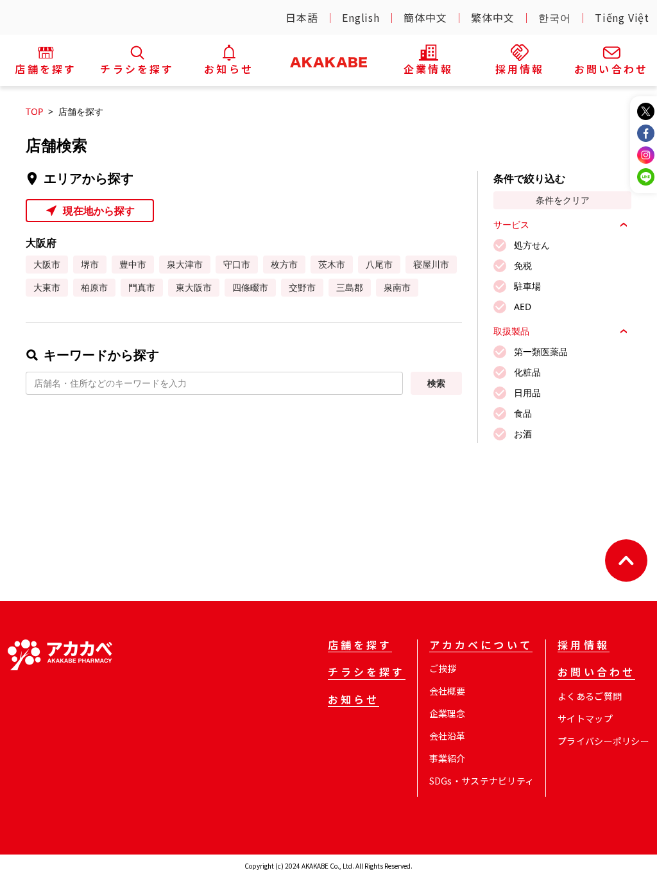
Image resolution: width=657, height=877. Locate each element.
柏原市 (94, 287)
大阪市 (46, 264)
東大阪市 (194, 287)
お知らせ (354, 700)
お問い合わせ (596, 672)
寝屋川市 (431, 264)
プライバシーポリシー (603, 740)
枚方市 (284, 264)
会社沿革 (447, 735)
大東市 (46, 287)
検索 (436, 383)
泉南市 (397, 287)
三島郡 (349, 287)
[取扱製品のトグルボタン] (623, 331)
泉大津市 (185, 264)
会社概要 (447, 690)
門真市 (141, 287)
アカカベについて (481, 645)
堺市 (90, 264)
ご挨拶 (443, 668)
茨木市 (331, 264)
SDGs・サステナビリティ (481, 780)
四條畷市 (250, 287)
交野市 (302, 287)
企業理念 (447, 713)
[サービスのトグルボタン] (623, 224)
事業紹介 (447, 758)
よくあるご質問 (590, 696)
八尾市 (379, 264)
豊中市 (132, 264)
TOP (34, 111)
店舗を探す (360, 645)
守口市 (236, 264)
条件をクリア (563, 200)
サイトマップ (585, 718)
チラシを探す (366, 672)
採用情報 (584, 645)
